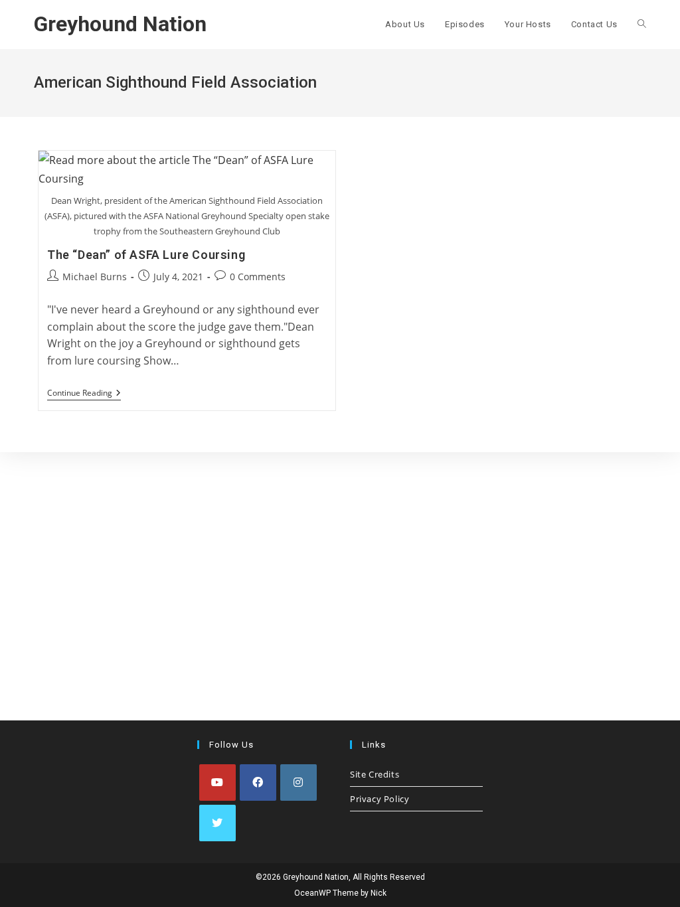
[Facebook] (258, 782)
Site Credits (374, 774)
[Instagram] (298, 782)
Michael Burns (94, 276)
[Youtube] (217, 782)
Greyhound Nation (120, 24)
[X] (217, 823)
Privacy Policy (379, 799)
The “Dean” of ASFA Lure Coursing (146, 255)
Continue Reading (84, 394)
